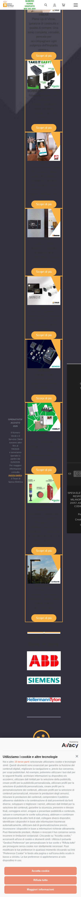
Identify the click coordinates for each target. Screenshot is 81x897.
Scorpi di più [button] (44, 398)
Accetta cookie (40, 870)
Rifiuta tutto (40, 880)
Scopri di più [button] (44, 55)
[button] (76, 756)
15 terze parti (22, 761)
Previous (6, 893)
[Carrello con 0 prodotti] (63, 4)
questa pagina (15, 475)
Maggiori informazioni (40, 889)
